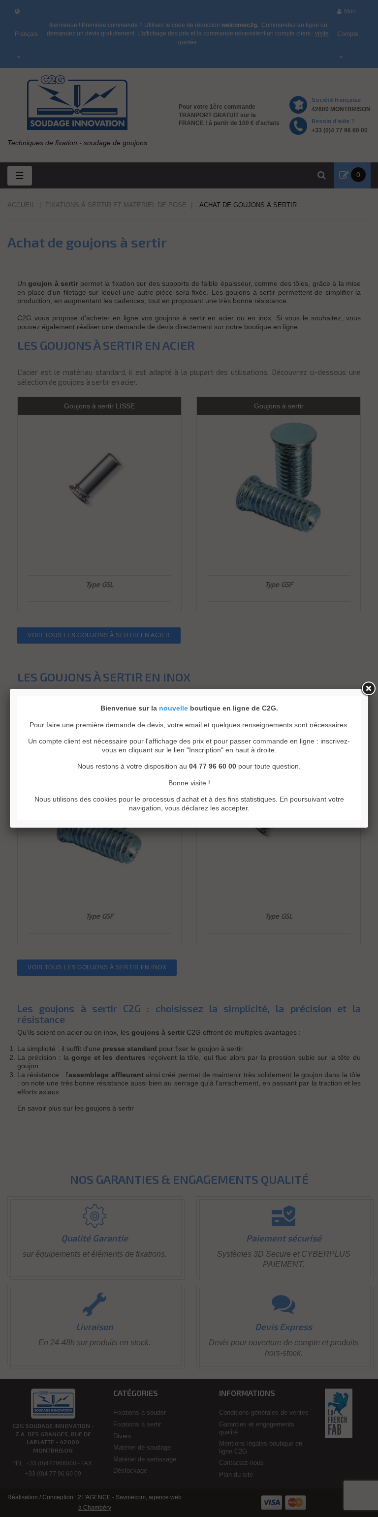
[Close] (368, 689)
